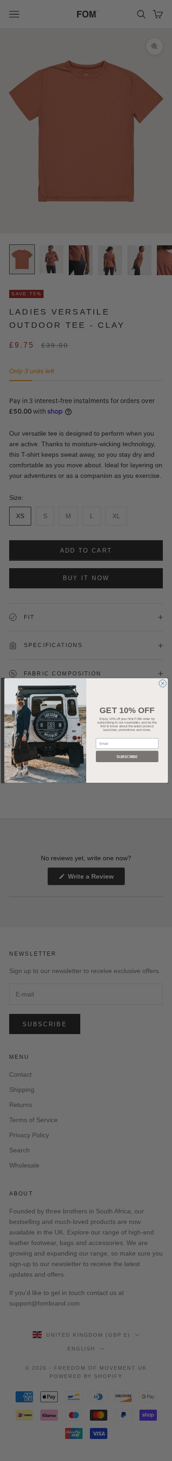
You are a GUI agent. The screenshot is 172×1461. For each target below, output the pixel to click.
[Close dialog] (162, 683)
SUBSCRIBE (127, 756)
